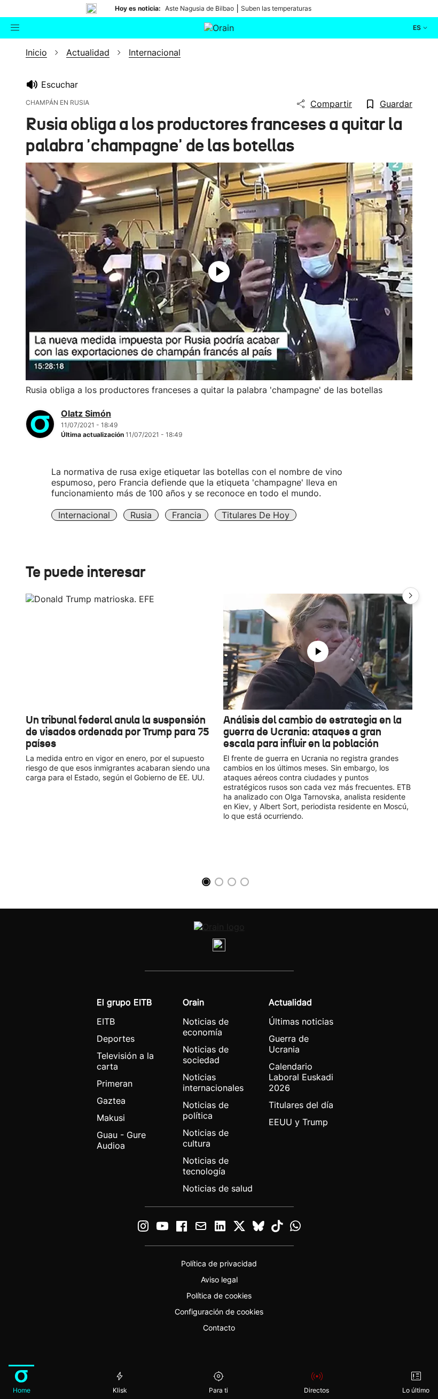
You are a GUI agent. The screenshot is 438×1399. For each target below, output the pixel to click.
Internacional (84, 515)
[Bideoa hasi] (219, 271)
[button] (410, 595)
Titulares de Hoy (256, 515)
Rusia (141, 515)
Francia (186, 515)
